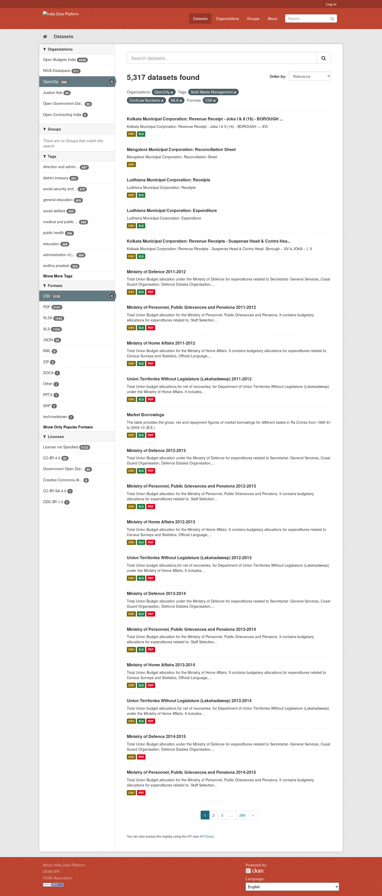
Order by (277, 76)
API (189, 836)
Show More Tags (58, 275)
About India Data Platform (64, 864)
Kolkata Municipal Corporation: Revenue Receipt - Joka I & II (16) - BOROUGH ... (205, 119)
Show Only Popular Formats (68, 426)
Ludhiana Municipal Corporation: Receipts (168, 180)
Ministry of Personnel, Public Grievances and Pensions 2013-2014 (191, 629)
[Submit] (332, 18)
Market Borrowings (145, 415)
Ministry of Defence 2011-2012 (156, 272)
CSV (131, 134)
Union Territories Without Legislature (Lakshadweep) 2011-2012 (189, 379)
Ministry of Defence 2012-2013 (156, 450)
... (231, 815)
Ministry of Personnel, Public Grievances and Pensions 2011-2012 (191, 307)
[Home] (45, 36)
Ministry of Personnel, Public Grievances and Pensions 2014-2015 (191, 772)
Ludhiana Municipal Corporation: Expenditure (172, 210)
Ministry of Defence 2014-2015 (156, 736)
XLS (141, 134)
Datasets (200, 18)
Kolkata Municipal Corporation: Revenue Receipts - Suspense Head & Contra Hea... (209, 241)
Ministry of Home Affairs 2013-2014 (161, 665)
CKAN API (51, 871)
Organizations (227, 18)
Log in (331, 4)
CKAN (254, 870)
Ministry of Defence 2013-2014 (156, 593)
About (272, 18)
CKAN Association (58, 877)
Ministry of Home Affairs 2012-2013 (161, 522)
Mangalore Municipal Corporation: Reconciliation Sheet (181, 149)
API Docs (206, 836)
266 (242, 815)
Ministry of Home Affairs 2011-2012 (161, 343)
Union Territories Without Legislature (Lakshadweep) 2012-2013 (189, 557)
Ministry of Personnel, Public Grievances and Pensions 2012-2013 (191, 486)
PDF (150, 292)
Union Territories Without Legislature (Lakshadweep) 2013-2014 (189, 700)
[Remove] (172, 92)
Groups (253, 18)
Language (255, 878)
